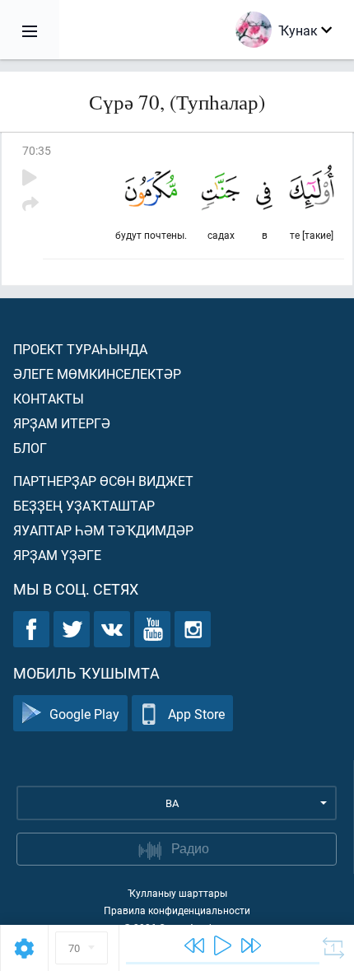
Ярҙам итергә (61, 423)
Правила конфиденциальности (177, 910)
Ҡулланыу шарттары (177, 892)
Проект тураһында (80, 348)
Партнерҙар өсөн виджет (103, 480)
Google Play (84, 713)
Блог (30, 447)
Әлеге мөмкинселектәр (97, 373)
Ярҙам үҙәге (57, 554)
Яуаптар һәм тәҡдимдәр (103, 530)
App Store (196, 713)
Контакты (48, 398)
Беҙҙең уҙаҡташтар (84, 505)
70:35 (36, 150)
